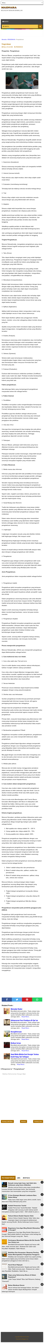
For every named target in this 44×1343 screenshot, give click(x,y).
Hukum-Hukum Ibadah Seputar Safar (21, 1216)
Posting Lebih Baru (7, 1121)
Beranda (23, 1121)
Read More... (26, 1016)
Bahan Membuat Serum (16, 1285)
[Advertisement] (22, 15)
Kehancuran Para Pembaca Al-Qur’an (24, 1020)
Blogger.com (25, 1339)
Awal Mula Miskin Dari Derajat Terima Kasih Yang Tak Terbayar (25, 1055)
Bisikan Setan (16, 1043)
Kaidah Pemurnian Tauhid (17, 1205)
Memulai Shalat (16, 1009)
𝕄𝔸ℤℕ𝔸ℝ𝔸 (26, 1336)
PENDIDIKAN (19, 47)
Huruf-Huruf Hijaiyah (15, 1265)
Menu (6, 21)
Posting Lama (38, 1121)
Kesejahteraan (16, 1031)
